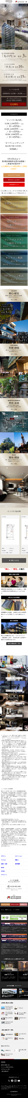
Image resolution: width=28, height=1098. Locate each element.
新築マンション (8, 909)
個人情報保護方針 (14, 1091)
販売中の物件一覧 (5, 1065)
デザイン (3, 856)
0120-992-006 (15, 886)
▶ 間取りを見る (14, 560)
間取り (17, 860)
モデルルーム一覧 (5, 1069)
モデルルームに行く (15, 904)
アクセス (3, 860)
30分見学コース (23, 904)
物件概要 (17, 863)
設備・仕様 (4, 863)
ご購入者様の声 (4, 1071)
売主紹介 (3, 871)
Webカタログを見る (5, 904)
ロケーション (18, 856)
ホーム (2, 909)
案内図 (2, 867)
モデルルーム (4, 874)
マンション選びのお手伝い (7, 1067)
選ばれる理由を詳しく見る (14, 643)
